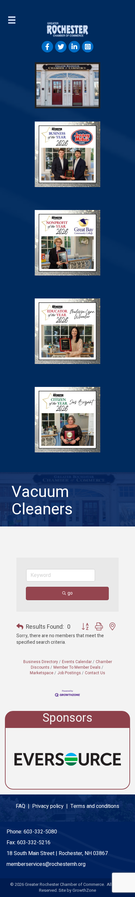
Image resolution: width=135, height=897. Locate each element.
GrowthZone (84, 890)
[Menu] (12, 20)
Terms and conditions (94, 806)
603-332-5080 (40, 832)
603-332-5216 (33, 843)
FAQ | (24, 806)
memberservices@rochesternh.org (46, 864)
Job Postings (69, 673)
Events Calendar (77, 662)
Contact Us (95, 673)
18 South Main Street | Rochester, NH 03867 (57, 853)
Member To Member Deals (77, 667)
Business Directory (40, 662)
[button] (19, 627)
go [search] (70, 593)
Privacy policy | (51, 806)
